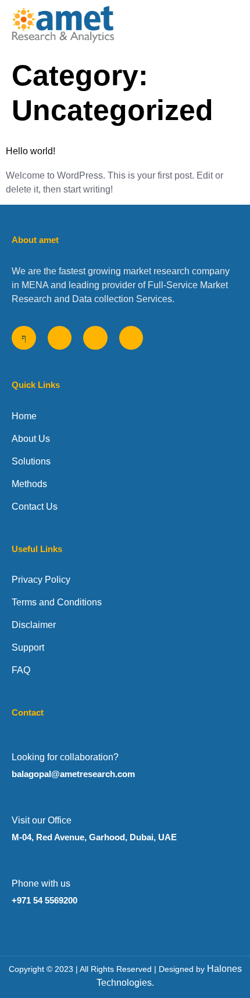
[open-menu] (229, 26)
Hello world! (30, 151)
